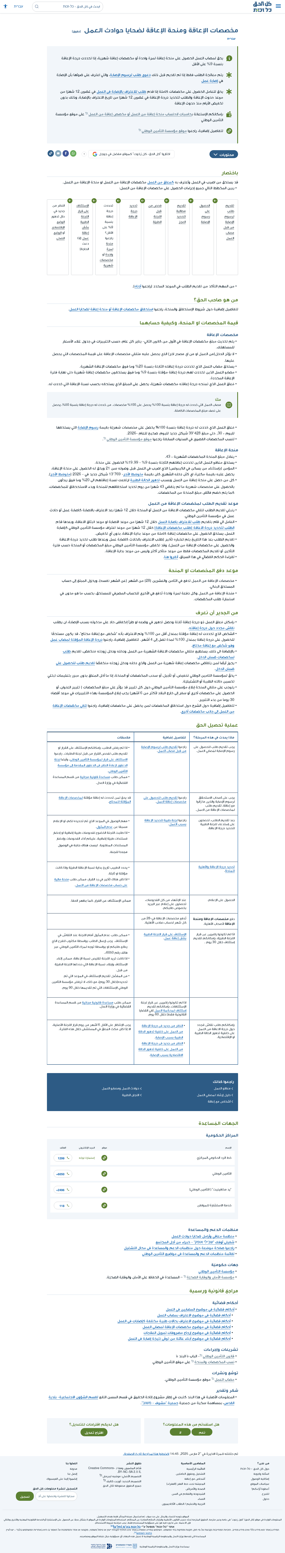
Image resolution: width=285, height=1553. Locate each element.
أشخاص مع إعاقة (219, 1101)
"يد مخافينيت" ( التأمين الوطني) (210, 1189)
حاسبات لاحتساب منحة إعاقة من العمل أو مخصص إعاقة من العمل (140, 114)
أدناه (138, 286)
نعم (202, 1432)
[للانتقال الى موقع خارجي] (104, 1157)
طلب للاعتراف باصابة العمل (179, 522)
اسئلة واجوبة (261, 1473)
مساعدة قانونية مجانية (97, 1002)
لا (180, 1432)
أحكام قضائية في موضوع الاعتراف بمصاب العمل (194, 1315)
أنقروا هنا (171, 557)
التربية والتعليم (196, 1503)
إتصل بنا (72, 1473)
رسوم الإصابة (88, 427)
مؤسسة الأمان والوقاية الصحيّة (210, 1277)
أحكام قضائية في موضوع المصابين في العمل (200, 1309)
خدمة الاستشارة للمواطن (214, 1205)
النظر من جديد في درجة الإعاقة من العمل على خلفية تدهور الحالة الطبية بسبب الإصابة (160, 1031)
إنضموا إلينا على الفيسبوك (62, 1478)
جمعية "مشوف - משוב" (160, 1403)
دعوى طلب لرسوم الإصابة (130, 75)
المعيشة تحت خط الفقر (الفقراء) (185, 1483)
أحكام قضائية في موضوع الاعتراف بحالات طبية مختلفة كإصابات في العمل (174, 1321)
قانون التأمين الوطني (218, 1356)
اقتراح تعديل (94, 1432)
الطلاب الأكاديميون (173, 1503)
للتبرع (265, 1493)
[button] (278, 7)
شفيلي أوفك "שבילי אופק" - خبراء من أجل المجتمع (195, 1242)
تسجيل (25, 1496)
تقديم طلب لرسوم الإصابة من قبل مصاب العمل (228, 222)
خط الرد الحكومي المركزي (214, 1158)
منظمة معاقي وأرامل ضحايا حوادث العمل (203, 1236)
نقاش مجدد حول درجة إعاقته (211, 628)
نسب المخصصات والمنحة (214, 1362)
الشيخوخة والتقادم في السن (188, 1493)
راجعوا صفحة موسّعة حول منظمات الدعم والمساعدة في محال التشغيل (179, 1248)
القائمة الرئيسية (196, 1468)
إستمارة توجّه (87, 1157)
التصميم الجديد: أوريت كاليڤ (123, 1481)
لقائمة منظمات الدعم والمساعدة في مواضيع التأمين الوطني (188, 1254)
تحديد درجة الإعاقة (133, 211)
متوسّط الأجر (133, 474)
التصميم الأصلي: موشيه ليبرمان (122, 1476)
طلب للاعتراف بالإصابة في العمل (121, 92)
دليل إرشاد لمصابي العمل (214, 1095)
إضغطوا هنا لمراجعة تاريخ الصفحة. (146, 1454)
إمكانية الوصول (260, 1478)
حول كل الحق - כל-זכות (254, 1468)
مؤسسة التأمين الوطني (216, 1271)
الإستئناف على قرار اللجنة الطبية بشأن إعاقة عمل (82, 222)
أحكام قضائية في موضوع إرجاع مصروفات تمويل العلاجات (187, 1333)
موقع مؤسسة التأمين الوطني (164, 131)
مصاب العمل (224, 1380)
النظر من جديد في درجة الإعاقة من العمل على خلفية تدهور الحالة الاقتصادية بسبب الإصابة (160, 1049)
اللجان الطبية (130, 1095)
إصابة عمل (209, 81)
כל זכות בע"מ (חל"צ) (127, 1526)
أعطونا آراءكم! (260, 1488)
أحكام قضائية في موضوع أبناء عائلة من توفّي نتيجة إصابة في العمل (179, 1339)
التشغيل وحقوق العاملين (190, 1473)
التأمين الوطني (221, 1173)
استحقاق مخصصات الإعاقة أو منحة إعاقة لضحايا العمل (111, 309)
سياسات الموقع (259, 1483)
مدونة (73, 1468)
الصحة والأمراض (195, 1488)
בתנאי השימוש (144, 1533)
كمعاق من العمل (160, 182)
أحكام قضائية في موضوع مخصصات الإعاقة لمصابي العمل (186, 1327)
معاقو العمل (222, 1088)
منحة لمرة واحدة (109, 249)
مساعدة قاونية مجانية (95, 777)
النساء (201, 1498)
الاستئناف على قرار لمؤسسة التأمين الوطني (98, 759)
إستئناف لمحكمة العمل (170, 1010)
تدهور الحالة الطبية (145, 480)
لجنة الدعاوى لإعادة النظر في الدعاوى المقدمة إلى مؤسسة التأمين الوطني (90, 765)
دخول (266, 1498)
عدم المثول (105, 827)
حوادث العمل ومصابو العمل (120, 1088)
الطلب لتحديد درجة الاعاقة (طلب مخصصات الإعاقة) (194, 528)
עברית (18, 6)
